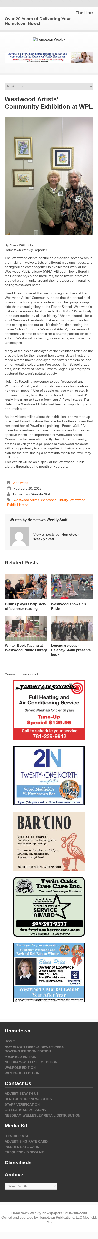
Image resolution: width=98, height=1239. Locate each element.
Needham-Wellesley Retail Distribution (42, 1115)
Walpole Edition (20, 1068)
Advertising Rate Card (26, 1141)
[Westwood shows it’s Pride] (72, 586)
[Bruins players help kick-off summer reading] (26, 586)
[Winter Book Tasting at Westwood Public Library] (26, 628)
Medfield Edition (20, 1057)
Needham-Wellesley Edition (31, 1062)
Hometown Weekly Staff (32, 494)
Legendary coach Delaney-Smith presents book (71, 649)
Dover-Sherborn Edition (28, 1051)
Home (10, 1041)
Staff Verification (22, 1104)
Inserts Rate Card (22, 1147)
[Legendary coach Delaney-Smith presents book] (72, 628)
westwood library (54, 500)
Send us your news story (29, 1099)
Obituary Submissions (25, 1110)
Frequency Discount (24, 1152)
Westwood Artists (26, 500)
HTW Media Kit (17, 1136)
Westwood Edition (22, 1073)
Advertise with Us (22, 1093)
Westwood (20, 483)
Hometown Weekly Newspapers (34, 1047)
